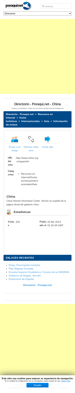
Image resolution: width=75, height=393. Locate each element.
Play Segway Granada (21, 268)
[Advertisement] (37, 56)
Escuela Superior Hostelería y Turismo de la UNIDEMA (39, 272)
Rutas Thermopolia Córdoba (24, 265)
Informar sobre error (31, 149)
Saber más (65, 381)
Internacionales (30, 121)
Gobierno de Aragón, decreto (25, 275)
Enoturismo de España (21, 279)
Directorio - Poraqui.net (20, 114)
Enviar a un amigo (14, 149)
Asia (46, 121)
